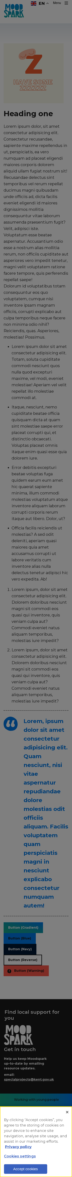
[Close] (67, 1112)
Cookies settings (20, 1156)
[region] (36, 1142)
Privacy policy (18, 1147)
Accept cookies (25, 1169)
